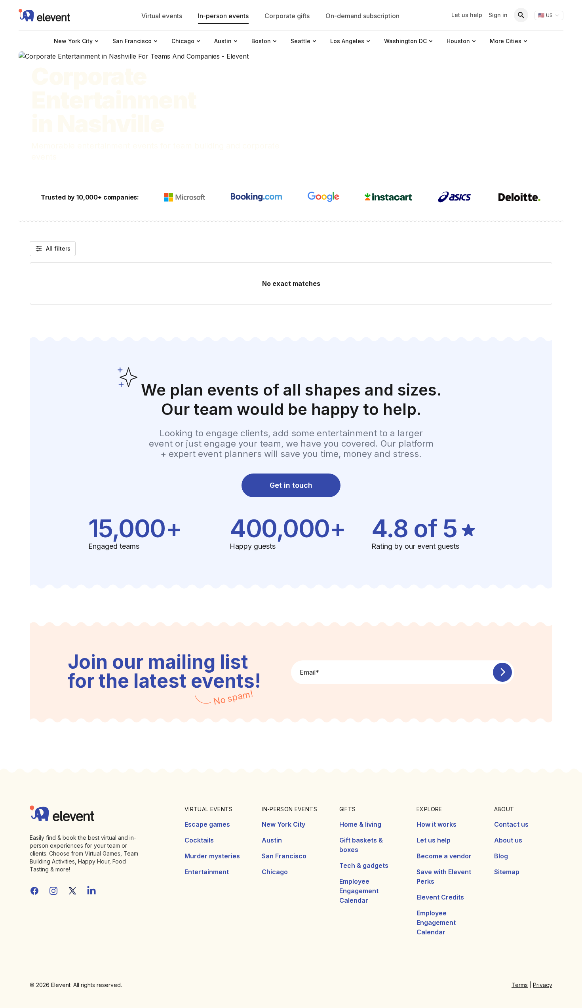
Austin (272, 840)
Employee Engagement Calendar (358, 890)
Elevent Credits (440, 897)
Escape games (207, 824)
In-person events (223, 16)
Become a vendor (444, 856)
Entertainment (206, 872)
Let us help (466, 14)
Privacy (542, 984)
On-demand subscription (362, 16)
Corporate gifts (287, 16)
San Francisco (284, 856)
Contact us (511, 824)
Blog (501, 856)
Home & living (360, 824)
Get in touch (291, 485)
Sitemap (506, 872)
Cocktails (199, 840)
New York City (283, 824)
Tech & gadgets (363, 865)
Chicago (275, 872)
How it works (436, 824)
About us (508, 840)
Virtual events (161, 16)
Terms (520, 984)
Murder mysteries (212, 856)
